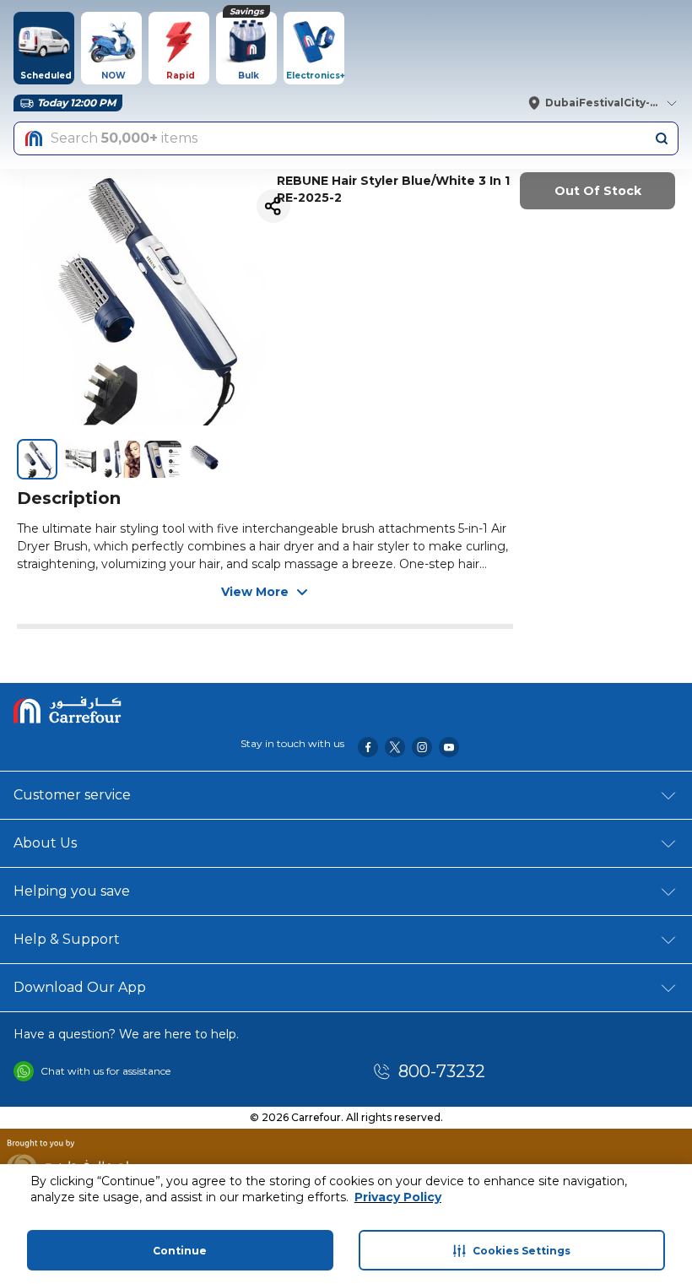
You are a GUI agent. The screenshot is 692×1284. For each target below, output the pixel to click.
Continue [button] (180, 1250)
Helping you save (72, 891)
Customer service (72, 795)
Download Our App (80, 987)
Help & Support (67, 939)
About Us (45, 843)
